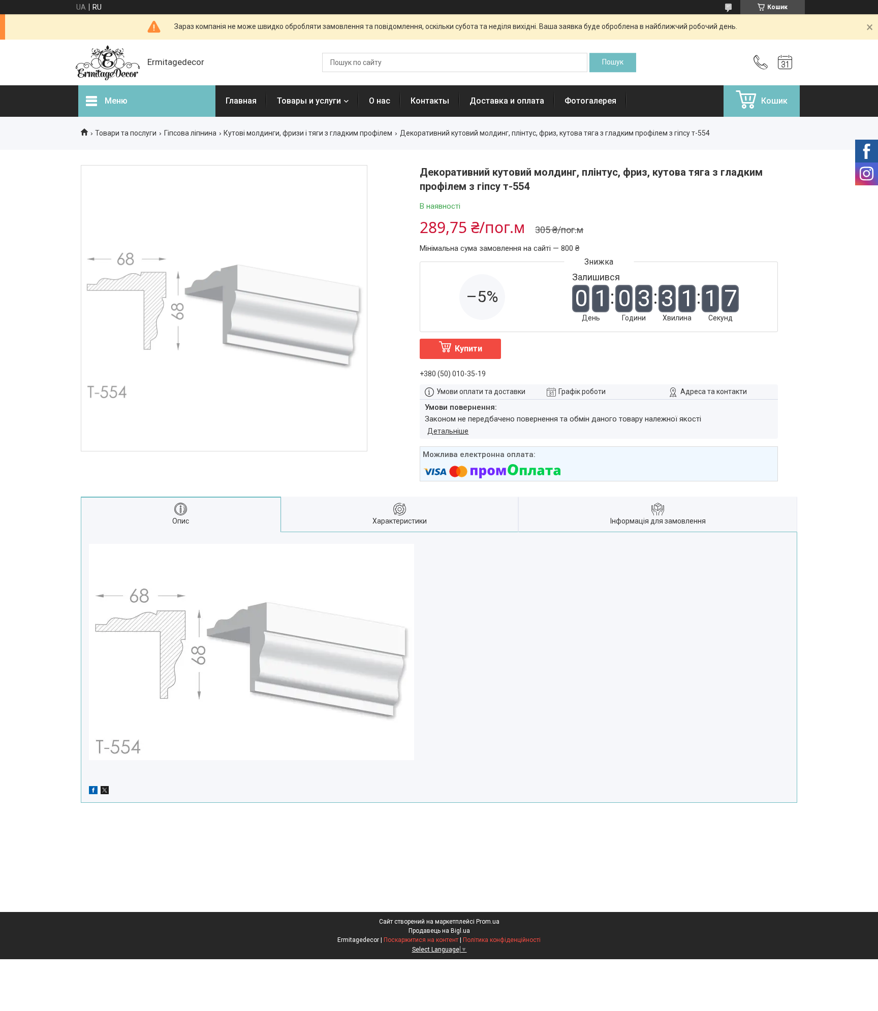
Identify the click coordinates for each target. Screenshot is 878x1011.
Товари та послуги (125, 133)
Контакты (430, 101)
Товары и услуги (309, 101)
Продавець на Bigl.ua (439, 930)
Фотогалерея (590, 101)
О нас (379, 101)
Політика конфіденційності (502, 939)
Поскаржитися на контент (421, 939)
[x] (105, 792)
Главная (241, 101)
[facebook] (93, 792)
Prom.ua (487, 921)
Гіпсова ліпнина (190, 133)
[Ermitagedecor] (108, 62)
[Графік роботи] (785, 62)
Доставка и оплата (506, 101)
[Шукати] (612, 62)
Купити (468, 348)
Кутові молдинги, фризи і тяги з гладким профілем (308, 133)
